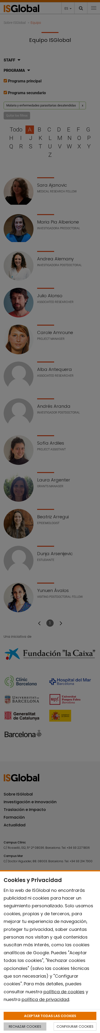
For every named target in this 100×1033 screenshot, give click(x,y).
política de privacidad (45, 999)
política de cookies (63, 992)
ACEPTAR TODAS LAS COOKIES (50, 1015)
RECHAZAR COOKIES (25, 1026)
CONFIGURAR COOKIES (75, 1026)
